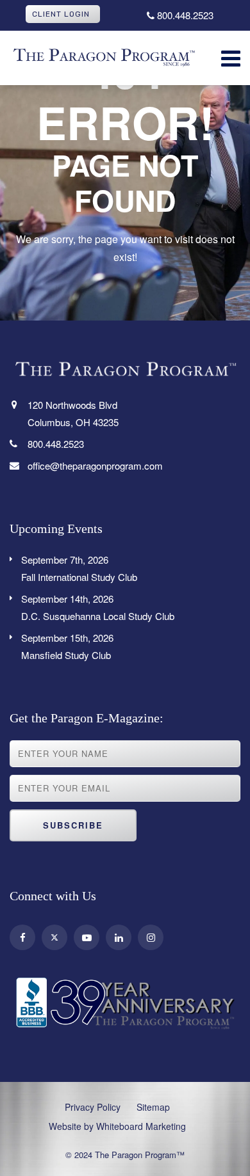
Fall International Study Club (79, 568)
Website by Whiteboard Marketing (117, 1126)
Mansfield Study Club (67, 646)
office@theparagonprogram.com (95, 465)
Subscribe (73, 825)
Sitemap (153, 1107)
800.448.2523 (183, 15)
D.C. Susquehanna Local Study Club (97, 607)
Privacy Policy (93, 1107)
